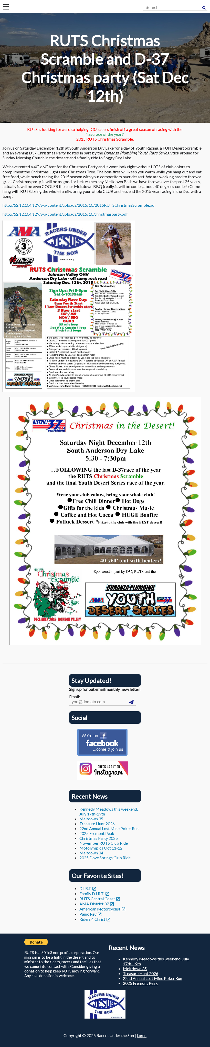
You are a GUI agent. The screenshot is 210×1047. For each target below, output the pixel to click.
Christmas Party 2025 (98, 838)
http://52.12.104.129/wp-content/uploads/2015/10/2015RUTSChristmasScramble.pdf (79, 205)
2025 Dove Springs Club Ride (105, 857)
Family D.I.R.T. (91, 893)
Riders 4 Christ (92, 919)
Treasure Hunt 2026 (97, 823)
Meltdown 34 (91, 852)
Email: (74, 696)
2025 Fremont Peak (96, 833)
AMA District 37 (94, 903)
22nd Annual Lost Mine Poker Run (109, 828)
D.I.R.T (85, 888)
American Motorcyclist (99, 908)
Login (141, 1035)
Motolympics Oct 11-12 (100, 847)
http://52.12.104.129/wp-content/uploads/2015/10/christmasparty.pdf (65, 214)
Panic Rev (88, 914)
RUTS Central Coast (97, 898)
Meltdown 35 (91, 818)
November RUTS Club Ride (103, 843)
